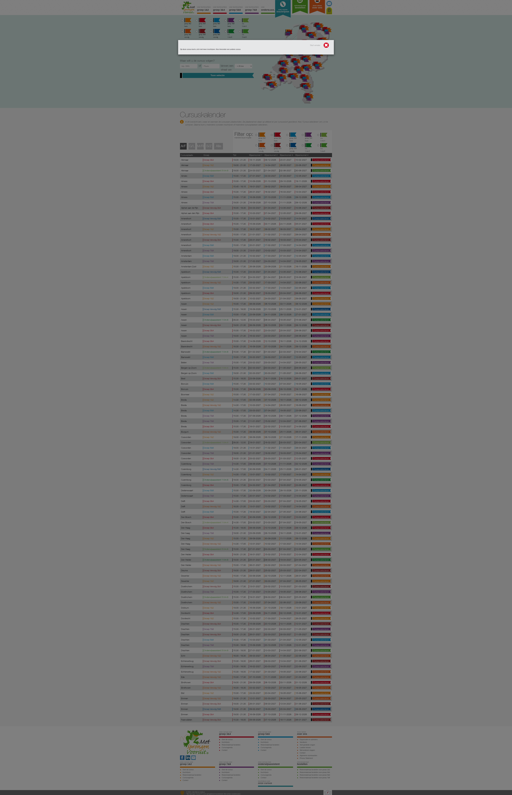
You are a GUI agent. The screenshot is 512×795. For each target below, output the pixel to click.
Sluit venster (315, 45)
